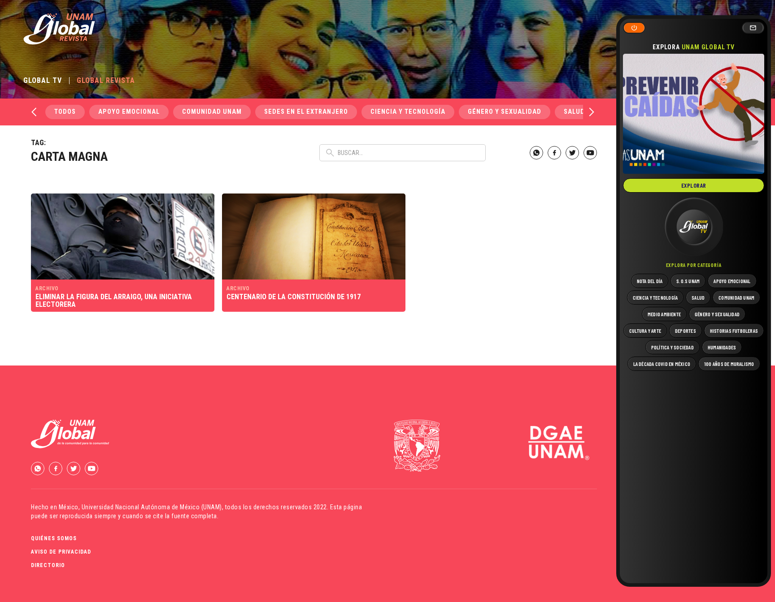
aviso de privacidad (61, 552)
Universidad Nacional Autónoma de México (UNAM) (152, 507)
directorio (48, 565)
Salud (574, 112)
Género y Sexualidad (504, 112)
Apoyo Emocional (129, 112)
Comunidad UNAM (212, 112)
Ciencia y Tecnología (407, 112)
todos (65, 112)
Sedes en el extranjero (306, 112)
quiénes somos (54, 538)
